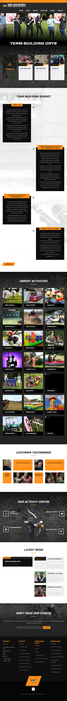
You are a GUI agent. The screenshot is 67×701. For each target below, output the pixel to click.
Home (21, 10)
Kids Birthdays (26, 68)
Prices (52, 10)
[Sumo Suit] (54, 295)
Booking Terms (40, 662)
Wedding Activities (25, 663)
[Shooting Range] (12, 317)
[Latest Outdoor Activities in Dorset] (40, 558)
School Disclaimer (56, 653)
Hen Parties (40, 68)
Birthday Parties (24, 657)
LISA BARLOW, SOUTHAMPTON (54, 477)
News (48, 563)
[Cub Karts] (33, 381)
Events (35, 10)
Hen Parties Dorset (25, 653)
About (28, 10)
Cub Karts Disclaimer (57, 657)
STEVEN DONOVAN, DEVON (7, 465)
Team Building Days (12, 561)
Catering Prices (40, 655)
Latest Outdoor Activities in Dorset (55, 559)
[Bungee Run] (33, 402)
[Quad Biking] (33, 317)
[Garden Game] (12, 381)
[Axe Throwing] (33, 424)
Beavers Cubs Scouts (25, 667)
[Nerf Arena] (33, 338)
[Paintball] (12, 338)
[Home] (14, 5)
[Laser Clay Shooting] (33, 359)
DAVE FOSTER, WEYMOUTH (23, 477)
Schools (55, 68)
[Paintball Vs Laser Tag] (40, 577)
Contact (60, 10)
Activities (43, 10)
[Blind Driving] (12, 424)
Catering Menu (55, 672)
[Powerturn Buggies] (54, 317)
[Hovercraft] (54, 359)
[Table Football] (33, 295)
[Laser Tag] (54, 338)
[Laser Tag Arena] (12, 359)
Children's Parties (59, 561)
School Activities (24, 660)
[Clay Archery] (12, 402)
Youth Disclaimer (56, 650)
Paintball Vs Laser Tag (55, 573)
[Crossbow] (48, 374)
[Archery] (47, 417)
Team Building (16, 564)
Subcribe (46, 627)
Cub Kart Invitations (57, 665)
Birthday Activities (55, 587)
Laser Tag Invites (56, 668)
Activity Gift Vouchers (42, 658)
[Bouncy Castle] (54, 402)
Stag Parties (23, 650)
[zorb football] (12, 295)
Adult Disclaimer (56, 647)
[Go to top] (33, 681)
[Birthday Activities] (40, 590)
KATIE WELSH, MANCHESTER (38, 465)
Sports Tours (23, 670)
